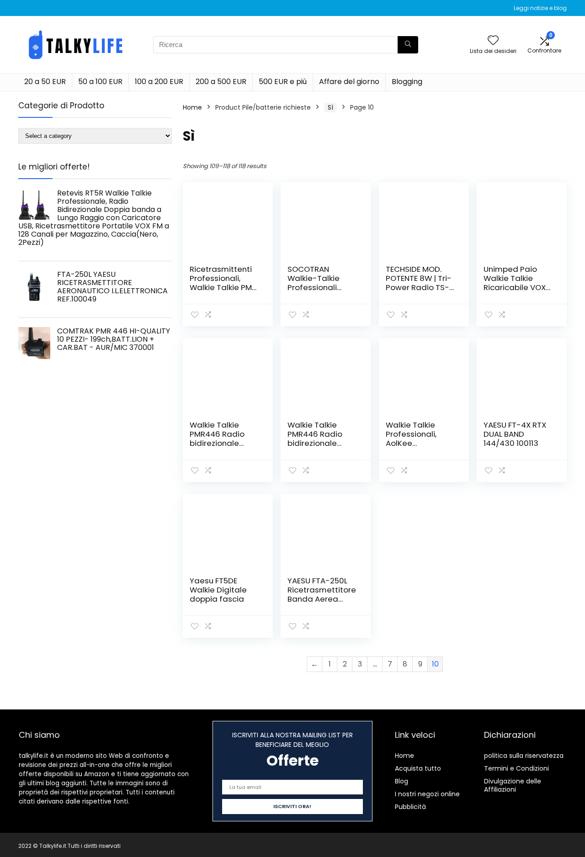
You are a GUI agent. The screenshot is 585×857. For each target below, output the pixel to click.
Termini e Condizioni (516, 768)
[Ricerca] (408, 44)
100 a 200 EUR (159, 81)
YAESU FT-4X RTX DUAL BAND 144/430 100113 (515, 434)
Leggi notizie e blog (540, 8)
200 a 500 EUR (221, 81)
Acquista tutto (418, 768)
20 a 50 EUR (45, 81)
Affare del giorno (349, 81)
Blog (401, 781)
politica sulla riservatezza (524, 755)
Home (192, 107)
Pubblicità (410, 806)
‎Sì (330, 107)
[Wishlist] (493, 40)
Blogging (407, 81)
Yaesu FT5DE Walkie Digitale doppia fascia (218, 589)
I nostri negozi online (427, 794)
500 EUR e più (283, 81)
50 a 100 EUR (100, 81)
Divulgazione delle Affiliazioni (512, 785)
